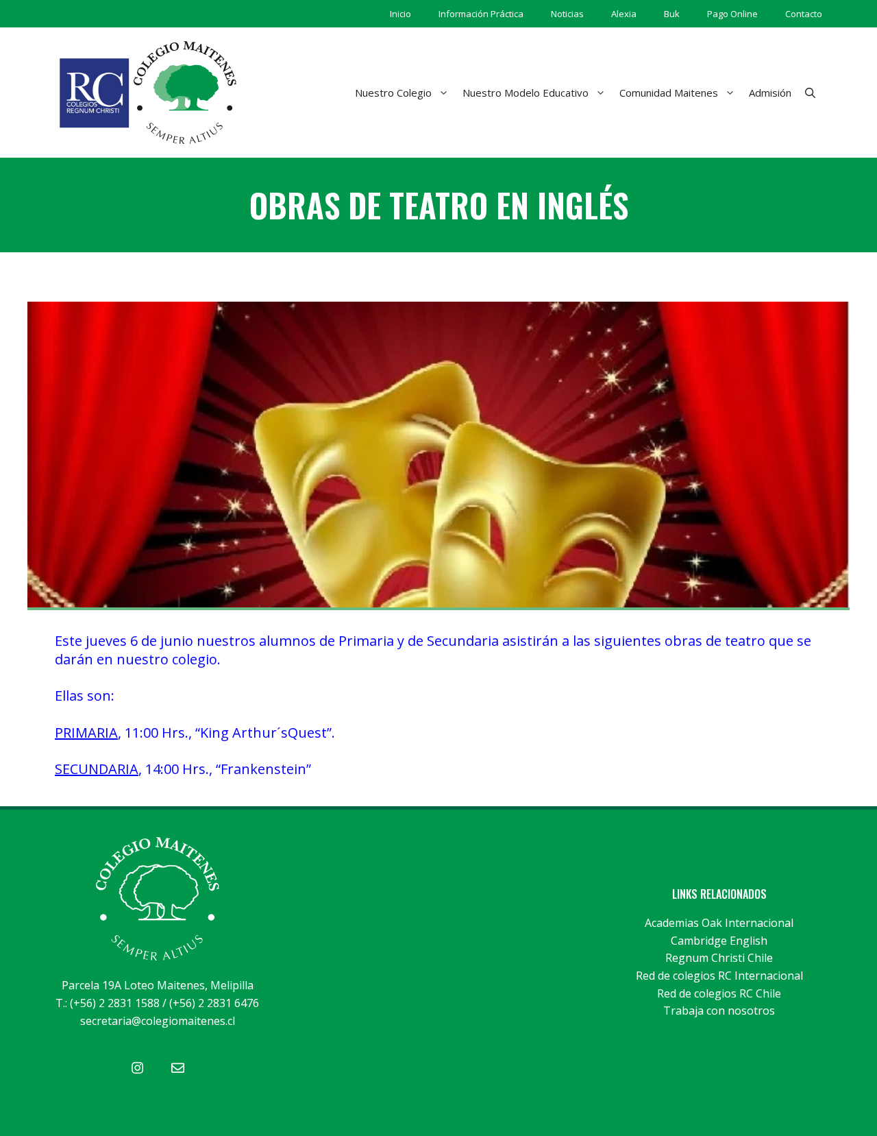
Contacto (803, 14)
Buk (672, 14)
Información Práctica (480, 14)
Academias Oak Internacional (719, 922)
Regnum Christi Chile (719, 957)
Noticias (567, 14)
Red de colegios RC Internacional (719, 975)
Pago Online (732, 14)
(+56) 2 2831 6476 (214, 1003)
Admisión (770, 92)
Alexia (624, 14)
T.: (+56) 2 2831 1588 (107, 1003)
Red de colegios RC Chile (719, 993)
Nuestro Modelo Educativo (525, 92)
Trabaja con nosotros (719, 1010)
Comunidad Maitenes (668, 92)
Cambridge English (719, 940)
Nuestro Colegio (393, 92)
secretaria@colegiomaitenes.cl (157, 1020)
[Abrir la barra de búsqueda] (810, 92)
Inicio (400, 14)
